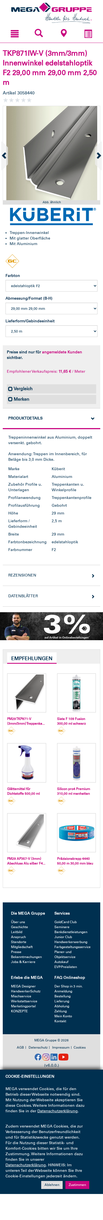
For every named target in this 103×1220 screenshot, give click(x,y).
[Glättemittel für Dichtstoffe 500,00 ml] (26, 762)
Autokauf (61, 962)
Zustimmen (77, 1185)
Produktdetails (25, 418)
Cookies (80, 1047)
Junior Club (63, 937)
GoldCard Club (65, 922)
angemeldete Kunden (62, 352)
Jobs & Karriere (23, 962)
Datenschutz (38, 1047)
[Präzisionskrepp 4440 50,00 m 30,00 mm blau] (76, 832)
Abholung (61, 1006)
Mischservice (21, 996)
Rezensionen (22, 575)
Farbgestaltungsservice (72, 947)
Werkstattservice (24, 1001)
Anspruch (18, 937)
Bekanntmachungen (26, 957)
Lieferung (61, 1001)
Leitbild (16, 932)
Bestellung (62, 996)
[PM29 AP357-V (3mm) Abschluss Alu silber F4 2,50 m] (26, 832)
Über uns (18, 922)
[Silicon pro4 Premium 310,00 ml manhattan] (76, 762)
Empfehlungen (31, 658)
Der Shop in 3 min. (68, 986)
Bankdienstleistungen (70, 932)
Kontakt (60, 1021)
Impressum (60, 1047)
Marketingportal (23, 1006)
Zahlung (60, 1011)
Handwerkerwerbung (70, 942)
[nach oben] (92, 1192)
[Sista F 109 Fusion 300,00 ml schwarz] (76, 693)
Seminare (61, 927)
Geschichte (19, 927)
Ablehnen (51, 1185)
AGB (20, 1047)
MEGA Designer (23, 986)
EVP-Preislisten (65, 967)
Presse (16, 952)
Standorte (18, 942)
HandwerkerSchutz (25, 991)
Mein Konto (63, 1016)
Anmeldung (63, 991)
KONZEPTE (19, 1011)
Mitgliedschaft (22, 947)
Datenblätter (23, 596)
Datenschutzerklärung (57, 1111)
